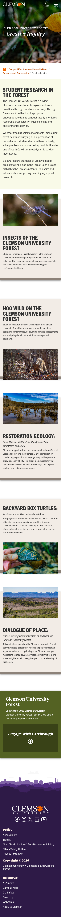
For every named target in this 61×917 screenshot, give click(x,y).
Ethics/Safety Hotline (14, 849)
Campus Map (10, 887)
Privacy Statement (13, 853)
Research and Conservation (16, 73)
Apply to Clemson (12, 906)
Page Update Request (28, 718)
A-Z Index (8, 883)
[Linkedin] (37, 820)
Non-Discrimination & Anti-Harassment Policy (28, 844)
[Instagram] (24, 820)
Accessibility (10, 835)
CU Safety (8, 892)
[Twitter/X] (30, 820)
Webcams (8, 902)
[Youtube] (44, 820)
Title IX (7, 839)
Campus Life (15, 69)
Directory (8, 897)
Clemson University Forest (35, 69)
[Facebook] (30, 742)
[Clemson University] (14, 5)
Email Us (11, 718)
